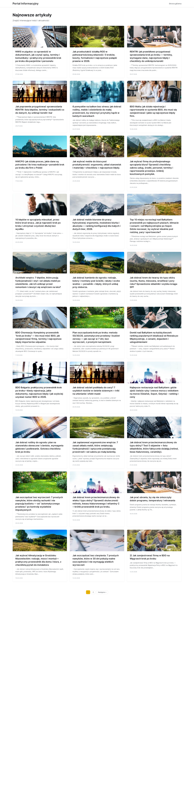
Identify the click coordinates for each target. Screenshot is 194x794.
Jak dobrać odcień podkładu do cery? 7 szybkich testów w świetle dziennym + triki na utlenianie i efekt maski (96, 390)
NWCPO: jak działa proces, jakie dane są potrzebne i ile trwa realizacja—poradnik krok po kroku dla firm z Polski (39, 164)
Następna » (102, 592)
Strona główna (175, 3)
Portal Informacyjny (26, 3)
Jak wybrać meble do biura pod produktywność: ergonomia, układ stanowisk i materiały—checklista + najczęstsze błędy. (97, 164)
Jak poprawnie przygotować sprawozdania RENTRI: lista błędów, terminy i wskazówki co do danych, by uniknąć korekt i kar (39, 109)
